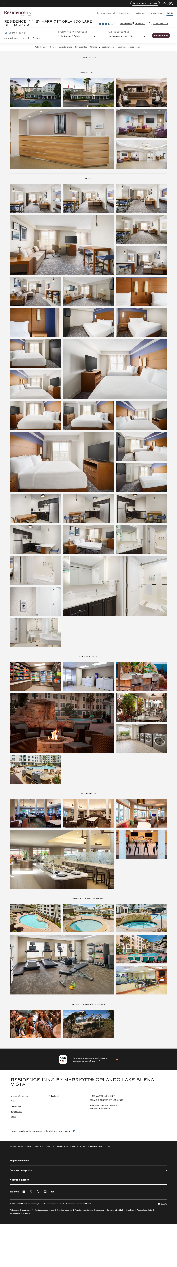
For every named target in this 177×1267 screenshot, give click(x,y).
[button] (145, 3)
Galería (169, 13)
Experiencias (156, 13)
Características (65, 47)
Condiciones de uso (64, 1210)
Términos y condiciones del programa (89, 1210)
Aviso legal (53, 1096)
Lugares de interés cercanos (130, 47)
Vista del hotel (41, 47)
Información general (106, 13)
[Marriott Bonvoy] (167, 3)
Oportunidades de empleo (44, 1210)
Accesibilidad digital (144, 1210)
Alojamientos (124, 13)
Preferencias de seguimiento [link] (20, 1210)
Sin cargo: (103, 1105)
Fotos (13, 1117)
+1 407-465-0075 (160, 23)
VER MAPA (140, 23)
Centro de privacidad (115, 1210)
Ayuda (25, 1213)
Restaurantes (140, 13)
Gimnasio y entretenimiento (102, 47)
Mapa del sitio (15, 1213)
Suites (53, 47)
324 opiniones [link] (126, 23)
